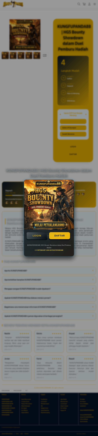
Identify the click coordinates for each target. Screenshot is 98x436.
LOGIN (37, 235)
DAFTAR (59, 235)
